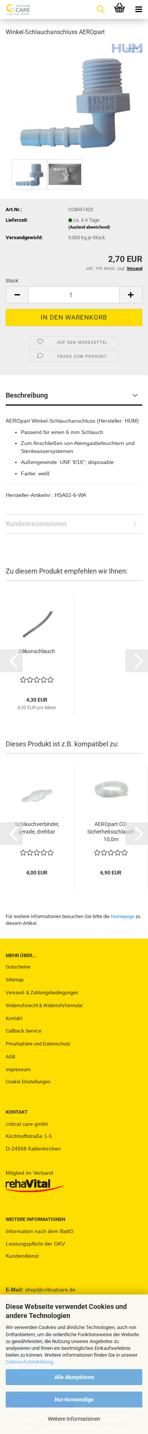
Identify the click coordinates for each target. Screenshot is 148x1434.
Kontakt (14, 1018)
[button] (17, 294)
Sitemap (15, 980)
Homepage (122, 916)
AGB (10, 1056)
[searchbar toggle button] (100, 9)
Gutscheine (18, 967)
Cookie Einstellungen (28, 1082)
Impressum (18, 1069)
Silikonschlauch (37, 651)
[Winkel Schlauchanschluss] (74, 100)
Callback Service (23, 1031)
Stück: (12, 281)
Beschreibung (27, 395)
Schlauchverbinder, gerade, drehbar (37, 828)
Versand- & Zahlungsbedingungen (42, 992)
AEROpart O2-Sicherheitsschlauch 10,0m (110, 831)
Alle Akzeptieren (74, 1377)
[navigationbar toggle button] (138, 9)
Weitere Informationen (74, 1419)
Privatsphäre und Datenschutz (38, 1044)
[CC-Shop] (15, 9)
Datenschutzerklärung (29, 1362)
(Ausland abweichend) (89, 227)
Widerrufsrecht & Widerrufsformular (44, 1005)
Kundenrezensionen (36, 524)
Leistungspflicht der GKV (35, 1244)
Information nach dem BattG (40, 1231)
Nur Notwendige (74, 1399)
